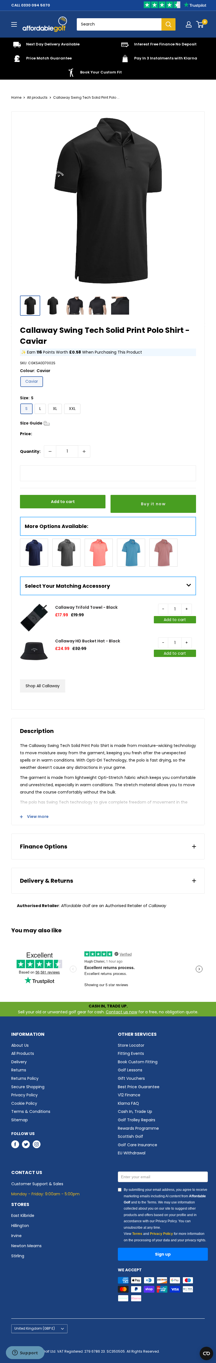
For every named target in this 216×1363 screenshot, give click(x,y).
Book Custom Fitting (138, 1062)
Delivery (19, 1062)
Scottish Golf (130, 1136)
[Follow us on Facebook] (15, 1144)
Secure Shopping (27, 1087)
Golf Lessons (130, 1070)
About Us (20, 1045)
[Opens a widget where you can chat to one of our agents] (25, 1353)
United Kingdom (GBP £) (34, 1328)
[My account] (189, 24)
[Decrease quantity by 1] (50, 451)
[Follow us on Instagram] (36, 1144)
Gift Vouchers (131, 1078)
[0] (200, 24)
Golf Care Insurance (137, 1145)
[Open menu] (14, 24)
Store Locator (131, 1045)
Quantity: (30, 451)
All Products (22, 1053)
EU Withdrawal (131, 1153)
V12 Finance (129, 1095)
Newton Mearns (26, 1246)
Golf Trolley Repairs (136, 1120)
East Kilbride (22, 1215)
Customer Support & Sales (37, 1184)
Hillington (20, 1225)
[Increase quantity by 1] (84, 451)
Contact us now (121, 1012)
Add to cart (63, 501)
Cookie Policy (24, 1103)
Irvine (16, 1236)
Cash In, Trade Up (135, 1111)
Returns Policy (25, 1078)
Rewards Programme (138, 1128)
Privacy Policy (24, 1095)
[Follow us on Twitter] (26, 1144)
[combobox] (119, 24)
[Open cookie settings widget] (206, 1353)
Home (16, 97)
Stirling (17, 1256)
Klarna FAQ (128, 1103)
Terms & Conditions (30, 1111)
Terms (137, 1234)
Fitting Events (131, 1053)
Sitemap (19, 1120)
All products (37, 97)
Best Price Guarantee (138, 1087)
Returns (18, 1070)
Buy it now (153, 504)
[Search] (168, 24)
